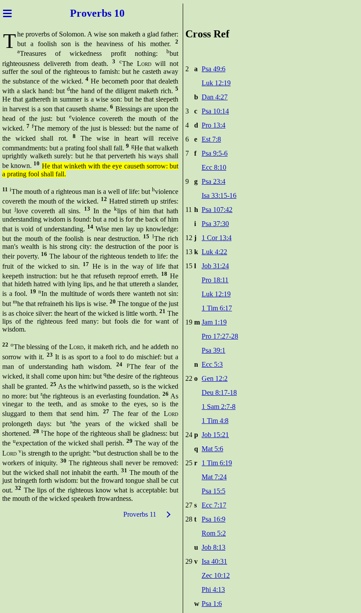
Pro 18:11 (215, 280)
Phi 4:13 (213, 589)
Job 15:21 (215, 434)
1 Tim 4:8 (215, 420)
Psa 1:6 (212, 603)
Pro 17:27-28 (220, 336)
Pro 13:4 (213, 125)
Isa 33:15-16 (219, 195)
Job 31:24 (215, 266)
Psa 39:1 (213, 350)
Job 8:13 (213, 547)
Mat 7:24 (214, 477)
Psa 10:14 (215, 111)
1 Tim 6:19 (217, 463)
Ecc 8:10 (214, 167)
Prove (83, 13)
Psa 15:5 (213, 491)
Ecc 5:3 (212, 364)
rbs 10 (111, 13)
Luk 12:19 (216, 83)
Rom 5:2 (214, 533)
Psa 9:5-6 (215, 153)
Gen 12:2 (215, 378)
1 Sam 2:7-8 (219, 406)
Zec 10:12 (216, 575)
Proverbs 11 (139, 514)
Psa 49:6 (213, 69)
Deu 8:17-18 (219, 392)
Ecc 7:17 (214, 505)
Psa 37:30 (215, 223)
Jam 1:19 (214, 322)
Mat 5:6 (212, 448)
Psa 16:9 (213, 519)
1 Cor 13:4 (217, 237)
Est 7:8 (211, 139)
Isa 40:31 (214, 561)
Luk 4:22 (214, 251)
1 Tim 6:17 (217, 308)
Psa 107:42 (217, 209)
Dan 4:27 (215, 97)
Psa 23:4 (213, 181)
